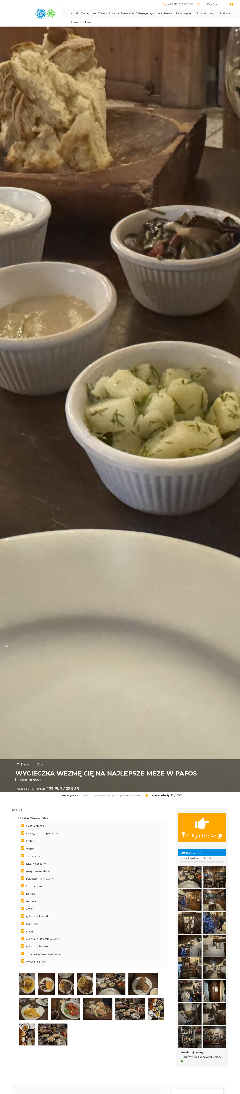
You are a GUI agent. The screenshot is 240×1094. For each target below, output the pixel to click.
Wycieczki (189, 13)
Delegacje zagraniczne (149, 13)
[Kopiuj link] (182, 1061)
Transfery (169, 13)
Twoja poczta (88, 13)
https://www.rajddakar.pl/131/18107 (200, 1056)
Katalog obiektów (80, 22)
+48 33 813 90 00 (180, 4)
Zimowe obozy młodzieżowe (213, 13)
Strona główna (70, 795)
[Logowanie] (231, 4)
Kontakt (74, 13)
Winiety (102, 13)
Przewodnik (127, 13)
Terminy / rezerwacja (202, 835)
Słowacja (114, 13)
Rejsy (179, 13)
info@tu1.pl (209, 4)
